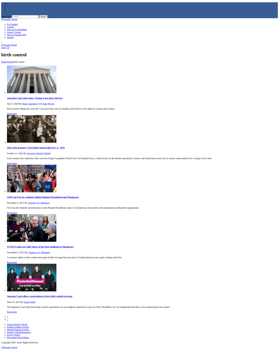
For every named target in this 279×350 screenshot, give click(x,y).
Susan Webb (29, 302)
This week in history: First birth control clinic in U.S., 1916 (36, 147)
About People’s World (17, 324)
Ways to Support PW (16, 35)
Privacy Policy (13, 335)
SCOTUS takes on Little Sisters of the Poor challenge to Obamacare (40, 247)
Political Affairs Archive (18, 327)
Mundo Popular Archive (18, 329)
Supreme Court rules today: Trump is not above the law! (35, 98)
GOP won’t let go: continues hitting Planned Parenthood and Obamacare (43, 197)
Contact (10, 27)
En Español (12, 24)
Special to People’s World (38, 153)
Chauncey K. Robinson (39, 203)
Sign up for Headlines (17, 29)
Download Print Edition (18, 337)
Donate (10, 37)
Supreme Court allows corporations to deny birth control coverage (39, 296)
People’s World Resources (19, 332)
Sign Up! (5, 47)
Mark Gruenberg (30, 104)
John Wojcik (48, 104)
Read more (12, 113)
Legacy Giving (14, 32)
